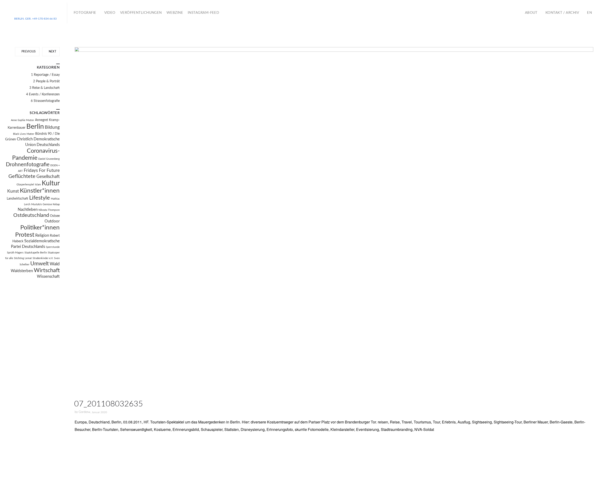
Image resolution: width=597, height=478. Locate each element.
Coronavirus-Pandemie (36, 154)
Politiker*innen (40, 228)
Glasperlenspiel (25, 184)
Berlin (35, 126)
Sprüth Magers (15, 252)
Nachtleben (28, 209)
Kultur (51, 183)
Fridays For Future (42, 170)
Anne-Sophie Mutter (22, 120)
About (531, 12)
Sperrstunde (53, 247)
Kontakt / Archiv (562, 12)
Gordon (84, 412)
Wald (55, 264)
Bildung (52, 127)
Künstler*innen (40, 191)
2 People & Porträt (46, 81)
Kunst (13, 191)
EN (589, 12)
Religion (42, 235)
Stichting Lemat (23, 258)
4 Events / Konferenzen (43, 94)
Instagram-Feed (203, 12)
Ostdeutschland (31, 215)
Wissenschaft (48, 276)
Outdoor (52, 221)
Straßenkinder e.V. (43, 258)
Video (109, 12)
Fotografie (85, 12)
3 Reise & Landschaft (44, 88)
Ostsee (55, 216)
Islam (38, 184)
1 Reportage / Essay (45, 74)
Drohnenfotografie (27, 164)
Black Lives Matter (23, 134)
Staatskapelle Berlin (35, 252)
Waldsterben (22, 271)
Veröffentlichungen (141, 12)
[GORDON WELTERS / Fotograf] (35, 11)
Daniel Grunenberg (49, 159)
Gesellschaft (48, 176)
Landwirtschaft (17, 198)
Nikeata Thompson (49, 210)
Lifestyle (39, 198)
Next (52, 51)
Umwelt (39, 263)
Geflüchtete (21, 176)
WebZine (175, 12)
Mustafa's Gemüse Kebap (45, 204)
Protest (24, 235)
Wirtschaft (47, 270)
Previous (28, 51)
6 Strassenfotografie (45, 101)
